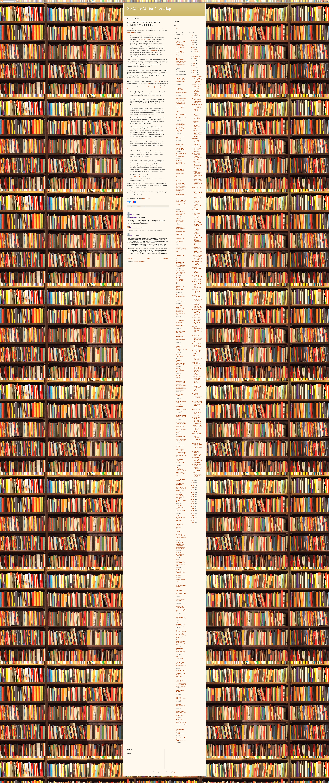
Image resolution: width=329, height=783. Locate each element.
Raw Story (178, 531)
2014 (192, 494)
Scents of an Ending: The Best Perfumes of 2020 (180, 610)
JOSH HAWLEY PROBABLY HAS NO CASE (197, 363)
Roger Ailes (178, 581)
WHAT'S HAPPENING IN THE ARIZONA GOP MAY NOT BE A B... (197, 174)
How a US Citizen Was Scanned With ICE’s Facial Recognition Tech (181, 563)
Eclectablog (179, 227)
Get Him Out (179, 138)
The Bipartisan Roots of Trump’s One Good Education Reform (181, 489)
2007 (192, 511)
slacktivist (178, 616)
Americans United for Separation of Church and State (180, 102)
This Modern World (181, 671)
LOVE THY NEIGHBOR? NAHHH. (196, 291)
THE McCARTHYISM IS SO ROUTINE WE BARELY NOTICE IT (196, 165)
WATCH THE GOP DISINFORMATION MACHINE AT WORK (197, 257)
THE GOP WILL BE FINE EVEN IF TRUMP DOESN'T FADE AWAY (197, 182)
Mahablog (178, 369)
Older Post (165, 258)
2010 (192, 504)
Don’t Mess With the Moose (180, 370)
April (194, 68)
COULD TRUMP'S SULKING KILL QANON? (197, 192)
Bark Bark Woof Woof (180, 136)
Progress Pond (179, 524)
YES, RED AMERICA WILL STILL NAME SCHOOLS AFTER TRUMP (197, 231)
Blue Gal (178, 143)
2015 (192, 492)
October (195, 54)
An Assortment (179, 658)
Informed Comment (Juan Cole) (181, 306)
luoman (163, 772)
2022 (192, 44)
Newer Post (130, 258)
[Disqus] (148, 232)
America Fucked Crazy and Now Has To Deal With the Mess (181, 593)
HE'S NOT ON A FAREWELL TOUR (196, 351)
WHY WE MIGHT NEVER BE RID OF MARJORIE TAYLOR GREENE (197, 107)
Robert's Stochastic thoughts (181, 585)
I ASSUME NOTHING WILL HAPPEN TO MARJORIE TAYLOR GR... (197, 141)
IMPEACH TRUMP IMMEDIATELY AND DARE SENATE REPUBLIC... (197, 404)
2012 (192, 499)
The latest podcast (180, 144)
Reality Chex (179, 553)
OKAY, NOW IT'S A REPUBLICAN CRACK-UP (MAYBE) (197, 412)
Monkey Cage (179, 406)
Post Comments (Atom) (139, 261)
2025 (192, 38)
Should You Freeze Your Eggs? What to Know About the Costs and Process (181, 573)
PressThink (179, 516)
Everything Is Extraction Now (179, 601)
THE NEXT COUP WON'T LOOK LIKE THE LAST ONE (197, 149)
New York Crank (180, 422)
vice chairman (153, 50)
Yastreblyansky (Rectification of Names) (180, 731)
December (195, 49)
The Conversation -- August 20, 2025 (180, 554)
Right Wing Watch (180, 579)
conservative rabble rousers (145, 164)
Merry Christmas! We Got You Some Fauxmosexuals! (181, 714)
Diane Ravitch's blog (181, 200)
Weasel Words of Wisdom (180, 690)
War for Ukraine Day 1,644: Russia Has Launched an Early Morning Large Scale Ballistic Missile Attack (180, 128)
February (195, 72)
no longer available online (146, 39)
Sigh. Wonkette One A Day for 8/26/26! (181, 706)
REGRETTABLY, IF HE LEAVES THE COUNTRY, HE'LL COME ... (197, 437)
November (195, 51)
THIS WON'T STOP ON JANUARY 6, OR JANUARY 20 (197, 460)
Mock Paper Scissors (181, 401)
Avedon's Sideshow (180, 106)
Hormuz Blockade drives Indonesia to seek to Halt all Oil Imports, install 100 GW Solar (180, 311)
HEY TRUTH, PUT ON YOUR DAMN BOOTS (197, 263)
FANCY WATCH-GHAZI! (196, 187)
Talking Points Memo (179, 649)
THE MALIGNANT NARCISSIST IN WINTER (197, 475)
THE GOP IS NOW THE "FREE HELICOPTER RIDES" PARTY (197, 305)
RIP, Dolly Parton (180, 156)
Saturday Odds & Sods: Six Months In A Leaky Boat (181, 250)
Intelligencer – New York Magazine (181, 319)
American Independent (179, 87)
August (194, 58)
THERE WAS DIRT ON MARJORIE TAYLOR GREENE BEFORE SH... (196, 92)
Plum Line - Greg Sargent (180, 479)
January (195, 75)
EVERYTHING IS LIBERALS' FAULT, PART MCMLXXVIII (197, 346)
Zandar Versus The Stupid (181, 738)
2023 (192, 42)
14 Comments (150, 206)
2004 (192, 518)
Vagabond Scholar (180, 673)
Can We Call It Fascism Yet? (181, 53)
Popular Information (181, 506)
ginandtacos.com (180, 262)
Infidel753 (178, 300)
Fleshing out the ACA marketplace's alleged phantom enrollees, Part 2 (181, 723)
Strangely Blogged (180, 641)
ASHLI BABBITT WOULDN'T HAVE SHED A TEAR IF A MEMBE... (197, 379)
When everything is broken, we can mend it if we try (181, 619)
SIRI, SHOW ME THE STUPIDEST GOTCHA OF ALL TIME (196, 216)
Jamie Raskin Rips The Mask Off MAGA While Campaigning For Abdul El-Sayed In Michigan (181, 498)
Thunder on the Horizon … (179, 289)
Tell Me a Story (180, 657)
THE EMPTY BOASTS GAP (196, 196)
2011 (192, 501)
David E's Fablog (180, 194)
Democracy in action (180, 301)
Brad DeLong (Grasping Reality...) (181, 149)
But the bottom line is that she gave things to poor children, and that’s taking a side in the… (181, 116)
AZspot (177, 111)
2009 (192, 506)
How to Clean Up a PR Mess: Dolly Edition (181, 363)
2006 (192, 513)
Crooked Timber (180, 161)
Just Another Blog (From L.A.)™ (180, 345)
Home (148, 258)
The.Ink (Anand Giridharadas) (180, 663)
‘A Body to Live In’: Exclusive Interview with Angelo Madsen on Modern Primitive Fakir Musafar (181, 187)
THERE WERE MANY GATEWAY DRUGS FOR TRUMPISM (196, 116)
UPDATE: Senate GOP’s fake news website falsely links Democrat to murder (180, 509)
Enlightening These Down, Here (180, 340)
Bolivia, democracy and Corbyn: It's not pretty (180, 462)
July (194, 61)
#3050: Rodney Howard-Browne (180, 242)
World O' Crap (180, 711)
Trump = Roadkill (180, 196)
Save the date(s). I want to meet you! (181, 665)
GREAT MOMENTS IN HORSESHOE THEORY (196, 100)
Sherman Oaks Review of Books (180, 606)
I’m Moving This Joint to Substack (181, 526)
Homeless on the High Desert (180, 287)
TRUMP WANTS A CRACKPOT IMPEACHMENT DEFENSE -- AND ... (197, 79)
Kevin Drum (179, 355)
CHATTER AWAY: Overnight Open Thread (180, 325)
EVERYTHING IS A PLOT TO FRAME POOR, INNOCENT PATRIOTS (197, 312)
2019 (192, 483)
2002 (192, 522)
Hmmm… (178, 402)
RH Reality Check (180, 570)
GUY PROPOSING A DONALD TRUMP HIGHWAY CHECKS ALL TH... (197, 203)
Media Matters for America (180, 376)
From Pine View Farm (180, 256)
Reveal (177, 560)
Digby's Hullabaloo (181, 212)
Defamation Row (180, 693)
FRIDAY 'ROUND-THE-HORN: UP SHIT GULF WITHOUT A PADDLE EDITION (181, 62)
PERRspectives (179, 468)
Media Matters (131, 32)
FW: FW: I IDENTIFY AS (181, 417)
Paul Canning (146, 198)
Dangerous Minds (180, 183)
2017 (192, 487)
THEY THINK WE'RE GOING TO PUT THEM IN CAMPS (197, 223)
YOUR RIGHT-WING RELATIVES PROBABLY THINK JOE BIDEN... (196, 124)
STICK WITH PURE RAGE (196, 210)
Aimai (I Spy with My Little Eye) (180, 42)
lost (149, 83)
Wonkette (178, 704)
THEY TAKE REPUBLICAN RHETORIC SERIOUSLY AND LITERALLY (196, 371)
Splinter (178, 630)
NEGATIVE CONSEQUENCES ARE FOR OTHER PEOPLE (197, 270)
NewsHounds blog (180, 436)
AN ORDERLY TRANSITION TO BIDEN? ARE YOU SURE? (196, 388)
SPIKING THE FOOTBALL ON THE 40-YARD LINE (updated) (197, 277)
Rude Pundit (179, 590)
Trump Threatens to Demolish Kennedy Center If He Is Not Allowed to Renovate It (181, 204)
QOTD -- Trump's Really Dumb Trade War (180, 280)
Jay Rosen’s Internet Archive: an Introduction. (180, 518)
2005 (192, 515)
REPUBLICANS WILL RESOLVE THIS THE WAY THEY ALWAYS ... (197, 329)
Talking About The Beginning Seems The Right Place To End (181, 439)
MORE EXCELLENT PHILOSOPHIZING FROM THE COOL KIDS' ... (197, 298)
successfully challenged (136, 177)
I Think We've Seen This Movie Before (180, 273)
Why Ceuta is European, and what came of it (180, 163)
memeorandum (180, 380)
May (194, 65)
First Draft (178, 247)
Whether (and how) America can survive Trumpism (180, 81)
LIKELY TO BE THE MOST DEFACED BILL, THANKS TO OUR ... (197, 156)
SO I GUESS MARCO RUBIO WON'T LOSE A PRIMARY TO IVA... (197, 338)
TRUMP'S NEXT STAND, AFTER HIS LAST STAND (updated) (197, 428)
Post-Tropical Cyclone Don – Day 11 (181, 699)
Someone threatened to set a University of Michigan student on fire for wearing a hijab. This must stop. (181, 634)
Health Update (179, 356)
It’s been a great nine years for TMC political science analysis (181, 409)
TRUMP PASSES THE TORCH (196, 85)
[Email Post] (144, 206)
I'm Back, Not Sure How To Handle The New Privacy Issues (180, 45)
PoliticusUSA (179, 494)
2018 (192, 485)
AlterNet (178, 68)
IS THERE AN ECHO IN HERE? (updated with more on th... (197, 396)
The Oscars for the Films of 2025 (180, 675)
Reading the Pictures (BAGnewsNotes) (181, 543)
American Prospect (181, 98)
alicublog (178, 58)
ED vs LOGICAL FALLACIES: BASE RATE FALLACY (180, 265)
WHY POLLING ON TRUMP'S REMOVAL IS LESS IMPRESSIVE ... (197, 284)
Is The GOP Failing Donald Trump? (180, 213)
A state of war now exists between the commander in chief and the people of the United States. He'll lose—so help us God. (181, 451)
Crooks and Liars (180, 169)
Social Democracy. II (180, 733)
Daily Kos (178, 181)
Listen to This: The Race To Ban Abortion (181, 651)
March (194, 70)
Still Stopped (179, 332)
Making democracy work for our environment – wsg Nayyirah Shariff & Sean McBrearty (180, 231)
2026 (192, 35)
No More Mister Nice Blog (149, 8)
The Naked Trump (180, 626)
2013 (192, 497)
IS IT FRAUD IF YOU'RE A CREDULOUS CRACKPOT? (196, 453)
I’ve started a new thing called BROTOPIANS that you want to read (181, 684)
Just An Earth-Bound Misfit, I (180, 337)
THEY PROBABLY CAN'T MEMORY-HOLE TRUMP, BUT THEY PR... (197, 241)
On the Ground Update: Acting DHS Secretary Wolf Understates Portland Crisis (181, 472)
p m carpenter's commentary (180, 445)
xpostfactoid (179, 719)
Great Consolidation (181, 271)
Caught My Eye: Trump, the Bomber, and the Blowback (180, 547)
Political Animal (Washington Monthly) (180, 484)
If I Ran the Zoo (180, 295)
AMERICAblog (180, 78)
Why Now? (178, 697)
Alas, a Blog (179, 51)
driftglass (178, 219)
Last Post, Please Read (181, 740)
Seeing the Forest (180, 599)
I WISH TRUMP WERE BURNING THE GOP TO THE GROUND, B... (197, 467)
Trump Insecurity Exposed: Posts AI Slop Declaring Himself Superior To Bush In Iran (181, 173)
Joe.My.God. (179, 323)
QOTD (177, 258)
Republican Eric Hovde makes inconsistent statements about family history (181, 92)
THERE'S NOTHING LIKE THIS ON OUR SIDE (197, 358)
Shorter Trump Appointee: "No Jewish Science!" (181, 349)
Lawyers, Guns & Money (180, 361)
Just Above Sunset (180, 331)
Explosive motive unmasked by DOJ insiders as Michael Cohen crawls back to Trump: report (181, 535)
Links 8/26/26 (179, 397)
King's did (157, 81)
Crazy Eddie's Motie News (181, 154)
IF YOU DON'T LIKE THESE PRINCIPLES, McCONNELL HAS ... (196, 320)
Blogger (174, 772)
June (194, 63)
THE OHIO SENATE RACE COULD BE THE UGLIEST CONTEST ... (197, 133)
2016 (192, 490)
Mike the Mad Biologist (179, 394)
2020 (192, 480)
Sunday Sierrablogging (181, 296)
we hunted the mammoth (179, 681)
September (195, 56)
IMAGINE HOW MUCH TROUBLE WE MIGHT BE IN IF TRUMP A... (196, 420)
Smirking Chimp (180, 624)
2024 (192, 40)
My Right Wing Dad (181, 415)
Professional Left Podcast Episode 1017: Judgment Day (181, 221)
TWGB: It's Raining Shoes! (180, 643)
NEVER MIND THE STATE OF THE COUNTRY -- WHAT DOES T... (197, 446)
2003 (192, 520)
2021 (192, 47)
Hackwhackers (179, 278)
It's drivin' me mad (180, 107)
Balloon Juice (179, 123)
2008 (192, 508)
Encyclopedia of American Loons (180, 239)
